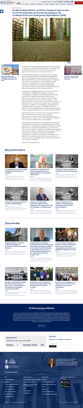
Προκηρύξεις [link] (70, 4)
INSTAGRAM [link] (27, 345)
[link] (1, 11)
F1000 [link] (40, 68)
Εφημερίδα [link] (55, 1)
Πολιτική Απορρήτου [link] (63, 402)
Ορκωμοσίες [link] (63, 4)
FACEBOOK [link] (9, 345)
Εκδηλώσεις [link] (40, 4)
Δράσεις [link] (26, 4)
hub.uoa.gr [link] (63, 378)
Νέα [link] (23, 4)
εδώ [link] (39, 142)
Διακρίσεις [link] (52, 4)
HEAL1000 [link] (56, 68)
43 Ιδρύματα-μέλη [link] (45, 71)
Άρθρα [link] (57, 4)
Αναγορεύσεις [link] (33, 4)
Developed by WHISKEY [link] (73, 402)
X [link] (17, 345)
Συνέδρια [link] (46, 4)
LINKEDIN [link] (34, 345)
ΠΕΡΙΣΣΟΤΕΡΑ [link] (41, 325)
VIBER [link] (42, 345)
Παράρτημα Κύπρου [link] (46, 1)
